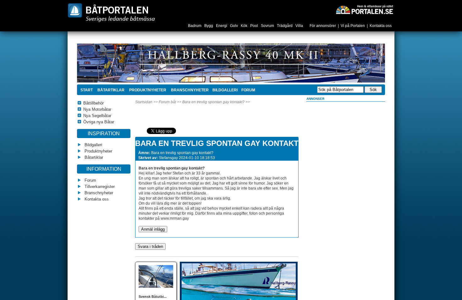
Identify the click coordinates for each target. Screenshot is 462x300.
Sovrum (268, 26)
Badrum (195, 26)
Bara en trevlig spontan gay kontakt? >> (216, 102)
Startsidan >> (146, 102)
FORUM (248, 90)
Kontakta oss (381, 26)
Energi (222, 26)
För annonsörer (323, 26)
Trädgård (285, 26)
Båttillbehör (93, 103)
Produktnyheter (147, 90)
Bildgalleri (92, 144)
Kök (244, 26)
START (86, 90)
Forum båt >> (170, 102)
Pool (254, 26)
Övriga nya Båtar (98, 122)
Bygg (209, 26)
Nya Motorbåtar (97, 109)
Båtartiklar (110, 90)
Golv (234, 26)
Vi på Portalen (353, 26)
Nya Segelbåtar (97, 115)
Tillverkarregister (99, 186)
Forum (89, 180)
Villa (299, 26)
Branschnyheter (189, 90)
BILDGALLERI (225, 90)
